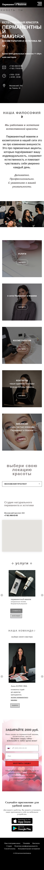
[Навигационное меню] (39, 3)
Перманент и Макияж (14, 4)
